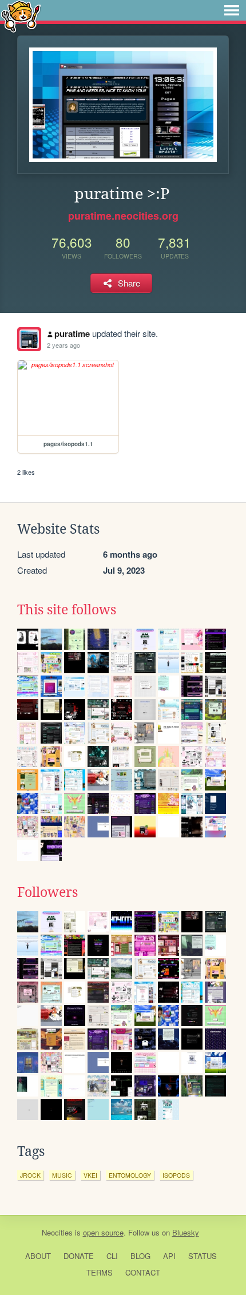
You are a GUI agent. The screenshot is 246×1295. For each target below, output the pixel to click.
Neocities (57, 1232)
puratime (72, 333)
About (38, 1255)
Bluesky (185, 1232)
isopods (176, 1175)
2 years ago (63, 344)
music (62, 1175)
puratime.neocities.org (123, 215)
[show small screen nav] (231, 10)
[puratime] (29, 339)
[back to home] (21, 16)
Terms (99, 1272)
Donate (79, 1255)
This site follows (66, 609)
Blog (140, 1255)
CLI (112, 1255)
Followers (47, 892)
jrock (30, 1175)
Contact (142, 1272)
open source (103, 1232)
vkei (90, 1175)
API (169, 1255)
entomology (130, 1175)
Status (202, 1255)
